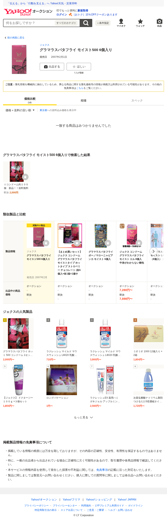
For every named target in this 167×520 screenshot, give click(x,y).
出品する (54, 66)
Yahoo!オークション (44, 499)
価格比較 (30, 100)
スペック (137, 100)
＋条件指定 (103, 23)
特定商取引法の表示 (46, 510)
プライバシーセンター (65, 505)
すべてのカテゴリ (66, 23)
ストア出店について (72, 510)
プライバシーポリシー (36, 505)
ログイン (61, 14)
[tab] (30, 100)
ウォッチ (140, 26)
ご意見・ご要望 (95, 510)
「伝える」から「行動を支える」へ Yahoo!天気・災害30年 (42, 3)
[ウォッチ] (25, 177)
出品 (159, 26)
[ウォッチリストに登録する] (46, 243)
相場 (83, 100)
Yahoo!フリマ (71, 499)
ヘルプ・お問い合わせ (120, 510)
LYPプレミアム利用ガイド (109, 505)
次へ (153, 251)
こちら (80, 88)
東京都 (43, 110)
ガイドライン (135, 505)
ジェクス (44, 45)
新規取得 (83, 10)
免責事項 (102, 469)
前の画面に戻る (15, 37)
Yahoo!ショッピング (99, 499)
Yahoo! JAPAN (127, 499)
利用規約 (86, 505)
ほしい (81, 66)
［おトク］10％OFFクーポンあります (95, 14)
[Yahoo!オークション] (28, 10)
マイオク (121, 26)
